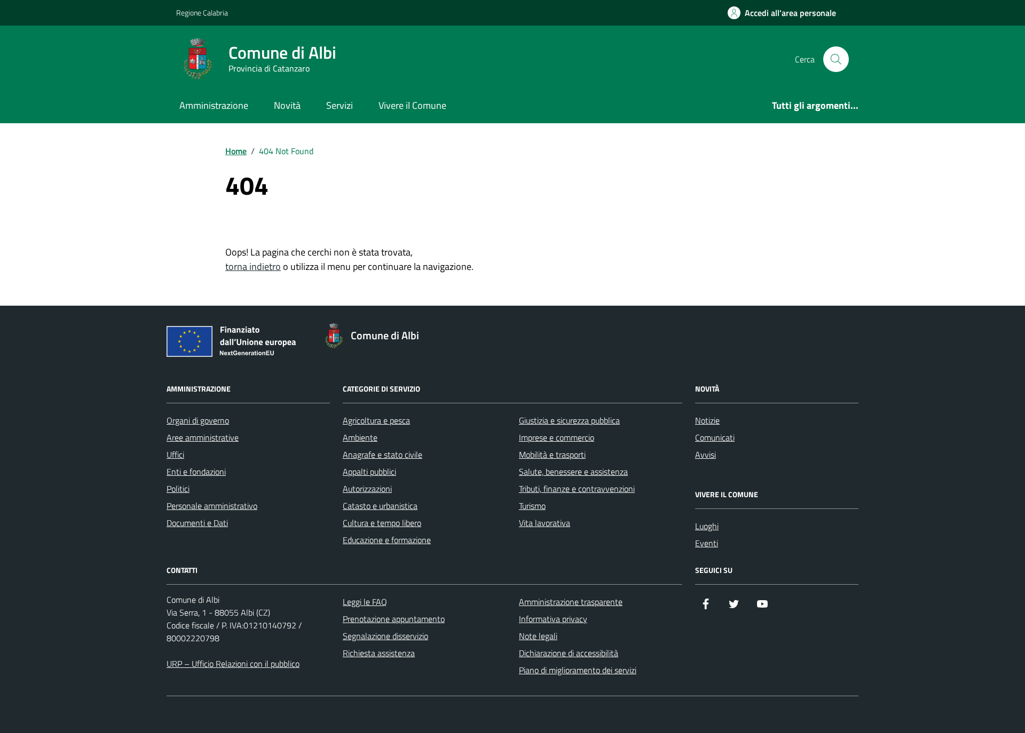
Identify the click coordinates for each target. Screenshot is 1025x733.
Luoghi (707, 526)
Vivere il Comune (412, 105)
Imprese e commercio (556, 437)
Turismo (532, 505)
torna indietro (253, 266)
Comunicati (715, 437)
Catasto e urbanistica (380, 505)
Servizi (339, 105)
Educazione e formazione (387, 539)
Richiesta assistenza (379, 653)
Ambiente (360, 437)
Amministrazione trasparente (570, 601)
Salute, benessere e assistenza (573, 471)
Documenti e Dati (197, 522)
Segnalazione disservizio (385, 636)
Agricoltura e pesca (376, 420)
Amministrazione (213, 105)
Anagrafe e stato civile (382, 454)
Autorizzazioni (367, 488)
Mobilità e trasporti (552, 454)
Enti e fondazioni (196, 471)
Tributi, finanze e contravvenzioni (577, 488)
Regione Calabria (202, 12)
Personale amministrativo (212, 505)
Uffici (175, 454)
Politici (178, 488)
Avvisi (705, 454)
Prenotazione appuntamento (394, 618)
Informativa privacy (553, 618)
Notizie (707, 420)
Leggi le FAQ (365, 601)
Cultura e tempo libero (382, 522)
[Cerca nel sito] (836, 59)
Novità (287, 105)
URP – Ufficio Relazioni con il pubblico (233, 663)
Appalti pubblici (369, 471)
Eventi (706, 543)
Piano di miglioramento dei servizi (577, 670)
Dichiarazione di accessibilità (568, 653)
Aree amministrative (203, 437)
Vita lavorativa (544, 522)
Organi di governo (198, 420)
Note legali (538, 636)
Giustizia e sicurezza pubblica (569, 420)
